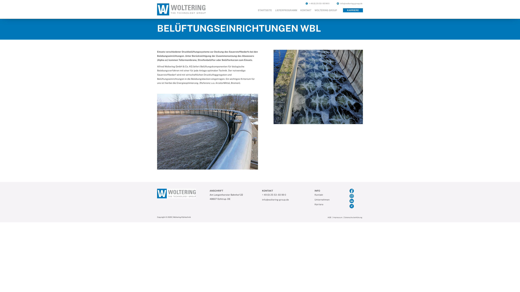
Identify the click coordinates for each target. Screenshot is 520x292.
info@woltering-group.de (351, 3)
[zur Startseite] (181, 9)
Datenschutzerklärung (353, 217)
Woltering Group (326, 10)
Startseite (265, 10)
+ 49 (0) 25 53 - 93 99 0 (319, 3)
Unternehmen (322, 199)
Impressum (337, 217)
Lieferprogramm (286, 10)
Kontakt (305, 10)
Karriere (353, 10)
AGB (329, 217)
